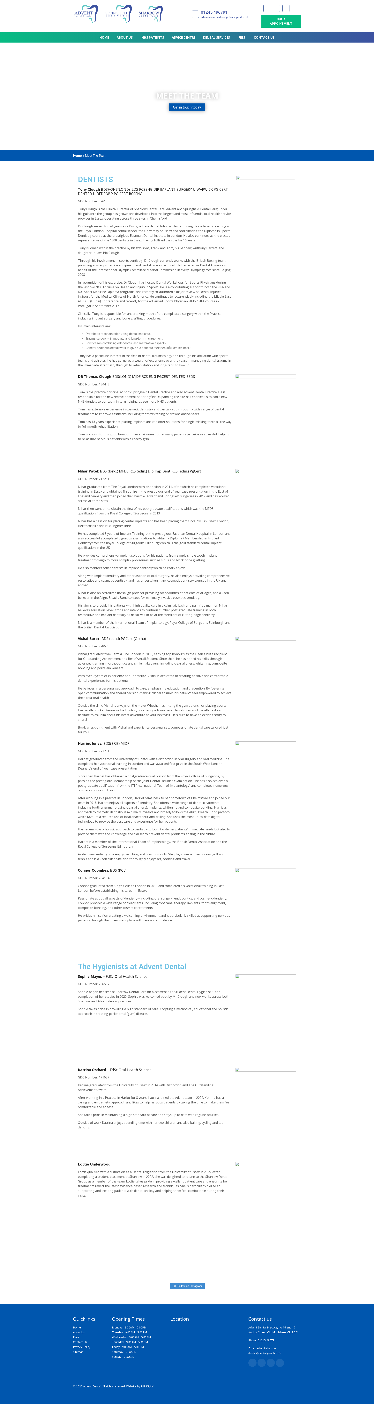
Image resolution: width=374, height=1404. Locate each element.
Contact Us (80, 1342)
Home (77, 155)
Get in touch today (187, 107)
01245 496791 (214, 12)
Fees (76, 1337)
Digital (147, 1386)
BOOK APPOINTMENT (281, 21)
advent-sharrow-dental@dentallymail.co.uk (225, 17)
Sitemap (78, 1352)
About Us (79, 1332)
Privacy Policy (81, 1347)
